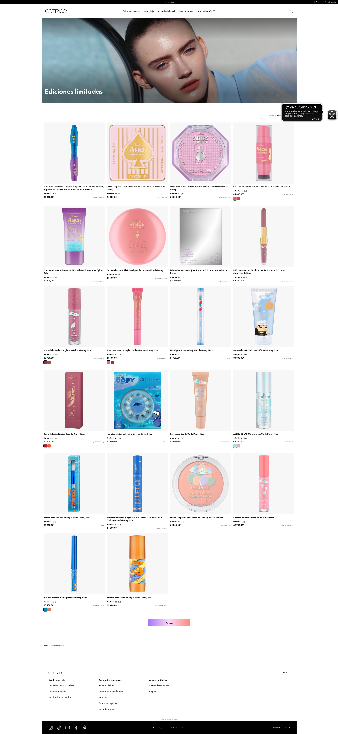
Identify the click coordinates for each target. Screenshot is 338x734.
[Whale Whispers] (112, 445)
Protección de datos (178, 727)
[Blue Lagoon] (45, 609)
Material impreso (158, 727)
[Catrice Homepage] (59, 11)
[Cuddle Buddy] (112, 362)
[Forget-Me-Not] (108, 445)
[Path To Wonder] (235, 198)
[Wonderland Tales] (238, 198)
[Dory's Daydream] (108, 362)
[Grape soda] (238, 445)
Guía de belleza (186, 11)
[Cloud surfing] (235, 445)
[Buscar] (291, 11)
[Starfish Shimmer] (49, 445)
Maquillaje (149, 11)
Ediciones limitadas (131, 11)
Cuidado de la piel (166, 11)
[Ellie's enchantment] (49, 362)
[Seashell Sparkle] (49, 609)
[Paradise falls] (45, 362)
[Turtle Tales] (45, 445)
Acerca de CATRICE (206, 11)
